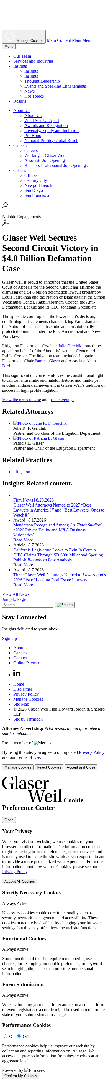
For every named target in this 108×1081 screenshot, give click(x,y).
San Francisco (36, 195)
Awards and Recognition (46, 125)
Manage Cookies (28, 699)
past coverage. (62, 399)
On (12, 1036)
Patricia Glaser (47, 360)
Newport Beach (38, 185)
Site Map (21, 704)
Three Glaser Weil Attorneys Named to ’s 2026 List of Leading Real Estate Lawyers (59, 577)
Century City (35, 180)
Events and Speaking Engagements (55, 86)
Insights (20, 66)
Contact (20, 657)
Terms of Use (28, 757)
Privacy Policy (26, 694)
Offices (19, 170)
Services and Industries (33, 61)
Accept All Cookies (19, 881)
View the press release (21, 399)
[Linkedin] (16, 674)
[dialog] (54, 760)
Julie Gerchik (69, 346)
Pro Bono (32, 135)
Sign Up (9, 638)
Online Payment (27, 662)
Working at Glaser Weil (44, 155)
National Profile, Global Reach (51, 140)
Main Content (59, 40)
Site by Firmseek (28, 719)
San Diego (33, 190)
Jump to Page (14, 599)
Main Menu (82, 40)
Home (18, 684)
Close (9, 820)
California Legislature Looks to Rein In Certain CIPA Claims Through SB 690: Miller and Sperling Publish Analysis (58, 555)
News (29, 91)
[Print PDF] (5, 224)
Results (19, 101)
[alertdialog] (54, 927)
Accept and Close (81, 767)
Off (26, 1036)
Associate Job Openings (45, 160)
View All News (15, 594)
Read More (23, 540)
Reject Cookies (49, 767)
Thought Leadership (42, 81)
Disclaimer (22, 689)
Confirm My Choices (20, 1076)
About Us (21, 110)
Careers (20, 145)
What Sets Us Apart (41, 120)
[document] (54, 927)
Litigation (21, 471)
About (18, 647)
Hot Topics (34, 96)
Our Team (22, 56)
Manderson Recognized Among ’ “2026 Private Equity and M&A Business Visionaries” (57, 530)
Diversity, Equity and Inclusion (51, 130)
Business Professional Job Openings (56, 165)
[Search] (5, 206)
